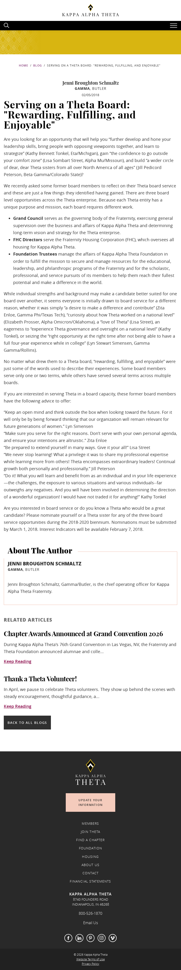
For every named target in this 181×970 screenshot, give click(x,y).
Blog (37, 65)
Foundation (90, 848)
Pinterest (90, 938)
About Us (90, 865)
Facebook (68, 938)
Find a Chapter (90, 840)
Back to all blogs (27, 722)
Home (23, 65)
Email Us (90, 922)
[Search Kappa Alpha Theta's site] (7, 25)
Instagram (102, 938)
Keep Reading (17, 661)
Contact (90, 873)
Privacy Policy (90, 964)
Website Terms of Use (90, 959)
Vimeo (113, 938)
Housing (90, 857)
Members (90, 823)
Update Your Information (90, 802)
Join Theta (90, 832)
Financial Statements (90, 881)
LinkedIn (79, 938)
